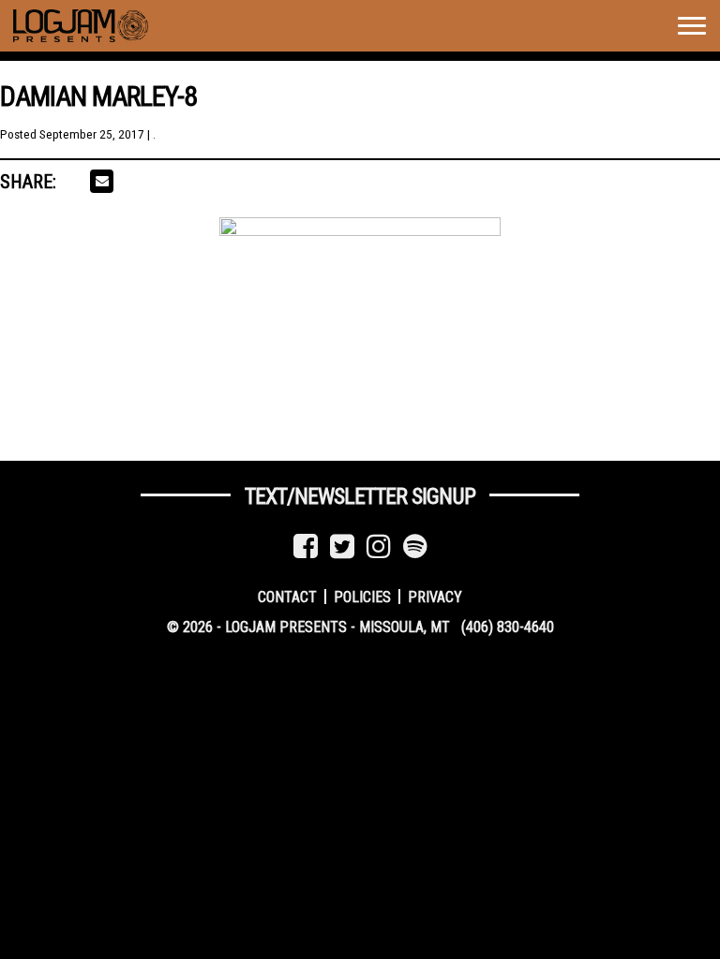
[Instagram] (379, 546)
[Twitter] (342, 546)
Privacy (435, 596)
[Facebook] (305, 546)
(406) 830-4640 (507, 627)
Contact (287, 596)
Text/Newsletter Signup (360, 496)
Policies (362, 596)
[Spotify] (415, 546)
